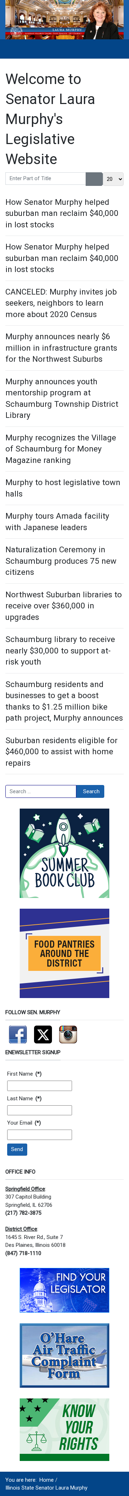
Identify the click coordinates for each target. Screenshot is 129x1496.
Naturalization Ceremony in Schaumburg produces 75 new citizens (60, 561)
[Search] (90, 179)
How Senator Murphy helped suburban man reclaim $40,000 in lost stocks (62, 213)
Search (91, 791)
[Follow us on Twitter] (43, 1031)
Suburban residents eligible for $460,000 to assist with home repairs (61, 751)
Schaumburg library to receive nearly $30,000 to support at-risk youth (60, 650)
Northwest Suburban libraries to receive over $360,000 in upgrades (63, 606)
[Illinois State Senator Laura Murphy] (64, 19)
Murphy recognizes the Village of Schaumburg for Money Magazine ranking (60, 449)
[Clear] (98, 179)
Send (17, 1149)
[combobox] (40, 791)
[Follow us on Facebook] (17, 1031)
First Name (24, 1074)
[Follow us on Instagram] (68, 1031)
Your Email (24, 1123)
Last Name (24, 1098)
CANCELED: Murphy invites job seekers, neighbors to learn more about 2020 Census (61, 303)
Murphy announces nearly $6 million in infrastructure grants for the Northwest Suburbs (61, 348)
